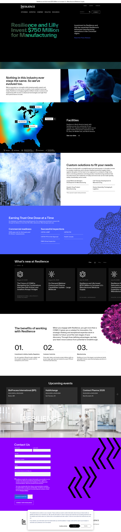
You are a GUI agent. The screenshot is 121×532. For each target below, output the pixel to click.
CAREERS (98, 5)
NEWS (85, 5)
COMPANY (40, 12)
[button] (22, 265)
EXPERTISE (32, 12)
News (104, 262)
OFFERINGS (24, 12)
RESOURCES (55, 12)
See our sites (71, 135)
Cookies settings (63, 526)
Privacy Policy (35, 518)
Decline (85, 526)
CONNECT (96, 12)
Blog (99, 262)
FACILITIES (48, 12)
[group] (29, 284)
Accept (74, 526)
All (95, 262)
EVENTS (91, 5)
